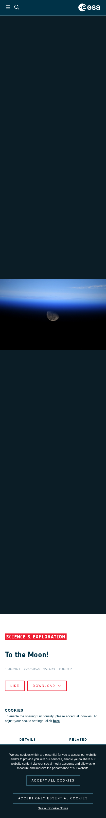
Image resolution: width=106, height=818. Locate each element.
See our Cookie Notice (53, 808)
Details (27, 739)
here (56, 721)
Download (44, 686)
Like (14, 686)
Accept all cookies (53, 780)
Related (78, 739)
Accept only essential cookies (53, 798)
